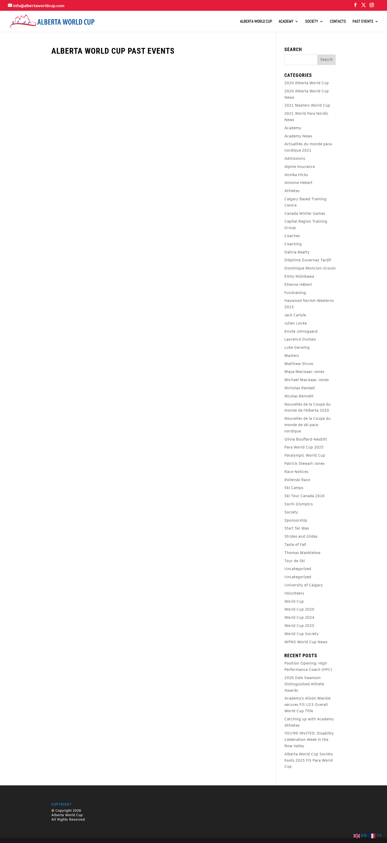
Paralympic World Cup (304, 455)
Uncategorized (297, 569)
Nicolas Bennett (299, 396)
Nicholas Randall (299, 388)
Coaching (293, 244)
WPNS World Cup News (306, 642)
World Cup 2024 (299, 617)
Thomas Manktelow (302, 553)
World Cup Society (301, 634)
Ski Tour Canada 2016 (304, 496)
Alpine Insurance (299, 166)
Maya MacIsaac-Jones (304, 372)
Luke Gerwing (297, 347)
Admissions (294, 158)
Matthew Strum (298, 364)
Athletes (292, 191)
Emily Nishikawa (299, 276)
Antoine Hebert (298, 183)
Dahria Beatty (297, 252)
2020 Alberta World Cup (306, 83)
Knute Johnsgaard (300, 331)
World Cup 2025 (299, 625)
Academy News (298, 136)
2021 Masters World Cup (307, 105)
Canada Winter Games (304, 213)
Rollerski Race (297, 480)
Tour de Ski (294, 561)
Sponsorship (295, 520)
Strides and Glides (300, 536)
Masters (291, 355)
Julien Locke (295, 323)
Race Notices (296, 472)
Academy (286, 21)
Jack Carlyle (295, 315)
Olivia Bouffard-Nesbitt (305, 439)
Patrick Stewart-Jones (304, 463)
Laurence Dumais (300, 339)
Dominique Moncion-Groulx (310, 268)
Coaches (292, 236)
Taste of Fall (295, 544)
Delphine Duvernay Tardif (307, 260)
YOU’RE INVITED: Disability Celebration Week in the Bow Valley (309, 740)
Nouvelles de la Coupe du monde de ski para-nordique (307, 425)
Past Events (363, 21)
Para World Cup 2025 (304, 447)
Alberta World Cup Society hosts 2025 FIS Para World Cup (308, 761)
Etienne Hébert (298, 284)
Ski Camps (293, 488)
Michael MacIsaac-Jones (306, 380)
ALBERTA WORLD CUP (256, 21)
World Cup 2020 (299, 609)
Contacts (338, 21)
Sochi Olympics (298, 504)
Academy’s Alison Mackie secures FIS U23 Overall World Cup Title (307, 705)
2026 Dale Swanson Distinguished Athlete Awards (304, 684)
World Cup (294, 601)
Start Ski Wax (296, 528)
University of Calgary (303, 585)
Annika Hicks (296, 175)
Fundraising (295, 293)
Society (311, 21)
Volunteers (294, 593)
